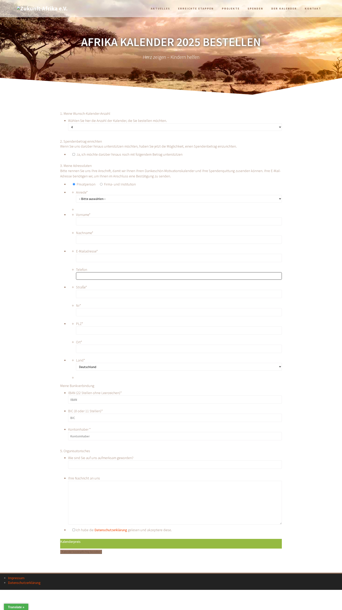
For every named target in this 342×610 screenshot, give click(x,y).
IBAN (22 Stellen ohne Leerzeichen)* (95, 393)
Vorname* (83, 214)
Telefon (81, 269)
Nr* (78, 305)
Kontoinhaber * (79, 429)
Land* (80, 360)
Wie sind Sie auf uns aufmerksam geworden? (100, 458)
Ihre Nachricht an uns (84, 478)
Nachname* (84, 233)
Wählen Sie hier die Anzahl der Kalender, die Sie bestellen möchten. (117, 120)
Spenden (255, 8)
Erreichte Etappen (196, 8)
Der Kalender (284, 8)
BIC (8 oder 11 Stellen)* (85, 411)
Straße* (81, 287)
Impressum (16, 578)
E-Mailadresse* (87, 251)
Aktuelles (160, 8)
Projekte (231, 8)
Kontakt (313, 8)
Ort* (79, 342)
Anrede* (82, 192)
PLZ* (79, 323)
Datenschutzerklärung (110, 530)
